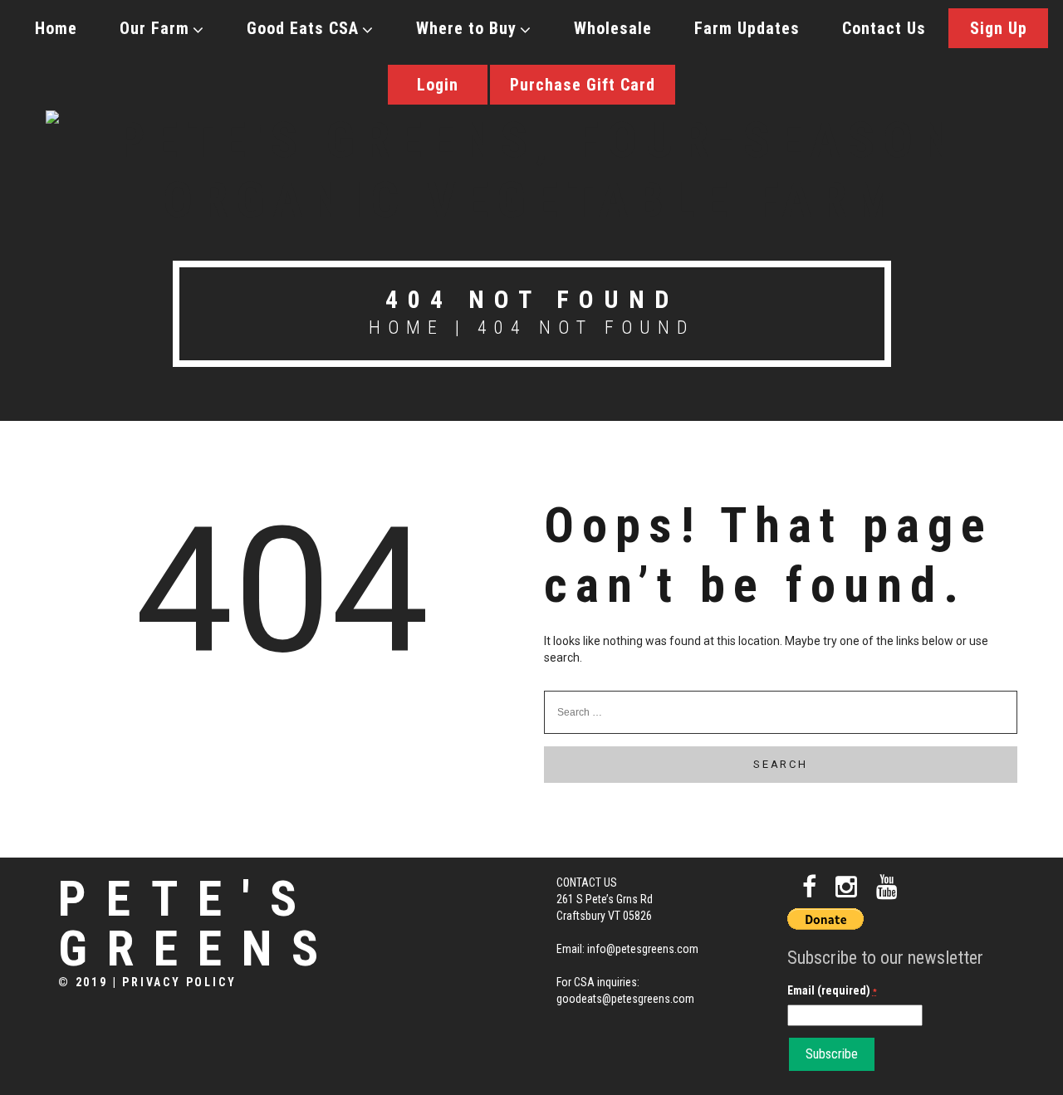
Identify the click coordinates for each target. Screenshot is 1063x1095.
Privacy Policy (179, 982)
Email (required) (832, 990)
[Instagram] (846, 887)
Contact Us (884, 28)
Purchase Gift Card (582, 85)
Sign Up (998, 28)
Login (437, 85)
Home (56, 28)
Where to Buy (466, 28)
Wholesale (613, 28)
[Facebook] (809, 887)
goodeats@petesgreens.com (625, 998)
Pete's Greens (198, 924)
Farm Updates (747, 28)
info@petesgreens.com (642, 949)
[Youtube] (887, 887)
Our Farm (154, 28)
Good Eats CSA (303, 28)
